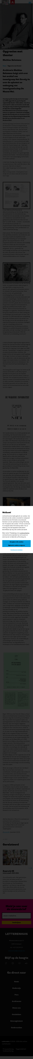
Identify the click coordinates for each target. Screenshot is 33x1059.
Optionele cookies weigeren (16, 545)
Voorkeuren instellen (16, 550)
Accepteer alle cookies (16, 542)
